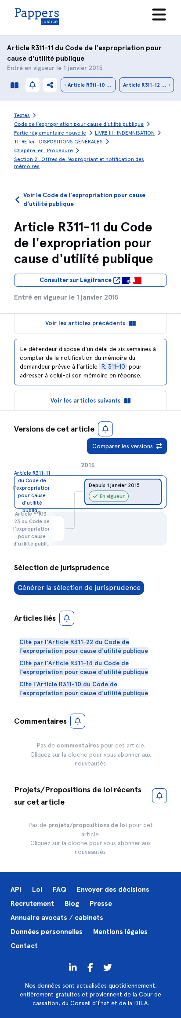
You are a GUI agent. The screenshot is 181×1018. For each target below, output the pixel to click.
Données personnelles (47, 931)
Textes (22, 115)
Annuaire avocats (39, 917)
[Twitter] (90, 967)
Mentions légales (120, 931)
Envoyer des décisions (113, 889)
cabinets (89, 917)
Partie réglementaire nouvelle (50, 133)
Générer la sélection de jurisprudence (79, 587)
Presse (101, 903)
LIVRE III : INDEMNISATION (125, 133)
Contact (24, 945)
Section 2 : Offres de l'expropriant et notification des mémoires (79, 162)
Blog (72, 903)
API (16, 889)
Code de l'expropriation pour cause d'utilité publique (79, 124)
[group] (123, 492)
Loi (37, 889)
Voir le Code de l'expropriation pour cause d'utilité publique (84, 199)
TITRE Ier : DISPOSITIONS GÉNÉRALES (58, 142)
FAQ (59, 889)
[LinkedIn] (73, 967)
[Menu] (159, 14)
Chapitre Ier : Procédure (43, 150)
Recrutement (32, 903)
